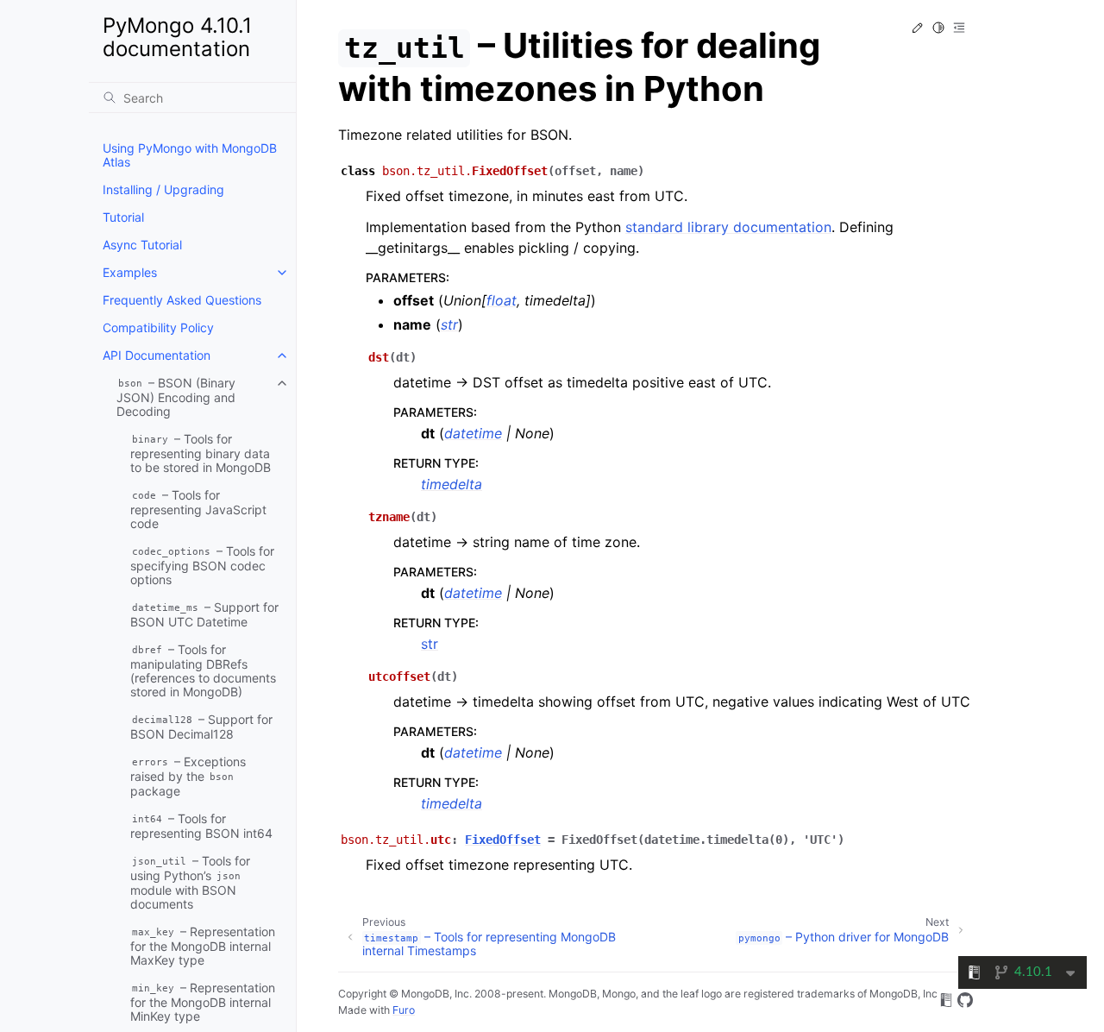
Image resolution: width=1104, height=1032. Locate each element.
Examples (130, 272)
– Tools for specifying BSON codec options (202, 565)
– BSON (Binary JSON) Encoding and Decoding (175, 396)
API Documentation (156, 355)
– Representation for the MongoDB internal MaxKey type (202, 945)
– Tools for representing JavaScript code (198, 509)
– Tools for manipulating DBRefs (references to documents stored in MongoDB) (203, 670)
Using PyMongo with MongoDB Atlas (190, 155)
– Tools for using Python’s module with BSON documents (190, 882)
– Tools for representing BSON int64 (201, 825)
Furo (403, 1010)
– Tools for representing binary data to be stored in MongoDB (200, 453)
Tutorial (123, 217)
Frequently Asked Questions (182, 300)
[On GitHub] (965, 1002)
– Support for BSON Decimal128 (201, 726)
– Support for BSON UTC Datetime (204, 614)
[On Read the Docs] (946, 1002)
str (429, 643)
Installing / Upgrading (163, 189)
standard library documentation (728, 227)
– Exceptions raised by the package (188, 776)
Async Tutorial (142, 244)
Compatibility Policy (158, 327)
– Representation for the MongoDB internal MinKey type (202, 1001)
